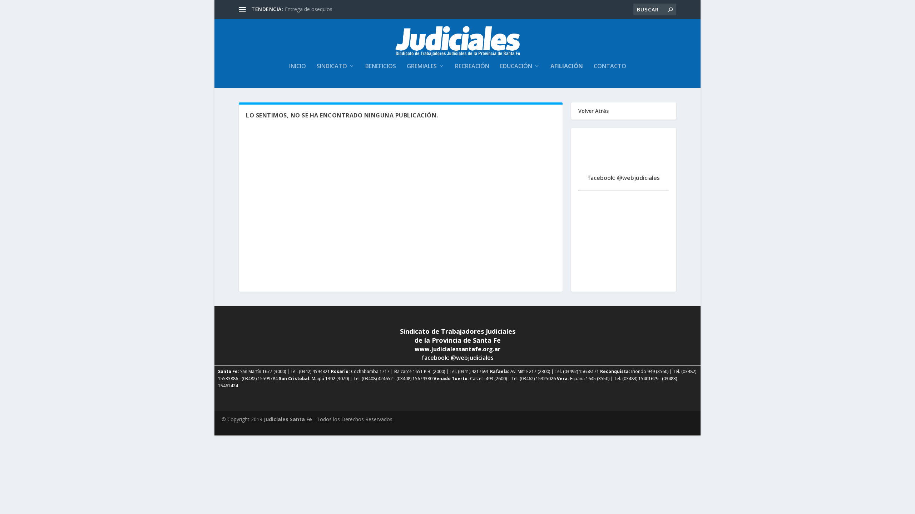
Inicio (297, 66)
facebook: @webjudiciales (624, 178)
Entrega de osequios (308, 9)
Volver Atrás (593, 110)
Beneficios (380, 66)
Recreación (472, 66)
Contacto (610, 66)
